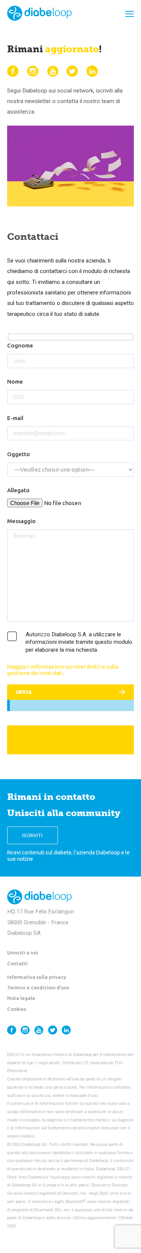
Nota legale (21, 998)
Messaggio (21, 521)
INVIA (24, 692)
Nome (15, 381)
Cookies (16, 1009)
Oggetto (18, 454)
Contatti (17, 963)
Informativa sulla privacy (36, 977)
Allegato (18, 490)
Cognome (20, 345)
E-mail (15, 418)
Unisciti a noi (22, 952)
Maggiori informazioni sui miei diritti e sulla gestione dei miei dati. (62, 669)
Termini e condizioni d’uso (38, 987)
